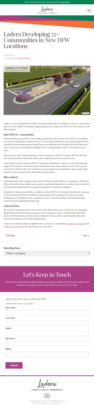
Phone (8, 349)
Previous (11, 235)
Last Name (11, 318)
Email (9, 328)
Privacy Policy (56, 403)
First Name (11, 307)
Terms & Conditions (40, 403)
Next (85, 235)
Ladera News (23, 58)
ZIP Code (10, 338)
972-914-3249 (15, 299)
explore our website (76, 224)
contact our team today (14, 226)
